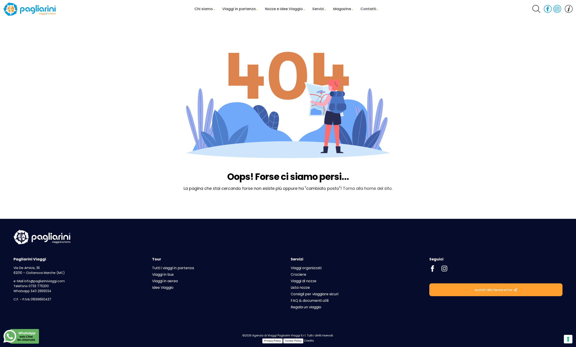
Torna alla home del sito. (367, 188)
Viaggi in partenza (239, 8)
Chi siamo (203, 8)
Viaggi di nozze (303, 281)
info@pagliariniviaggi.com (44, 281)
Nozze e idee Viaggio (284, 8)
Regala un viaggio (306, 307)
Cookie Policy (293, 340)
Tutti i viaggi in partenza (173, 268)
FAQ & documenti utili (309, 300)
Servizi (318, 8)
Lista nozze (300, 287)
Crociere (298, 274)
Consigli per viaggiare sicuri (314, 294)
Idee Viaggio (162, 287)
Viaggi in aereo (165, 281)
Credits (309, 341)
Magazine (342, 8)
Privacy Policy (272, 340)
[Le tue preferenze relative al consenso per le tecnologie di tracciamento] (568, 339)
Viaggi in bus (163, 274)
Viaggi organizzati (306, 268)
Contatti (368, 8)
